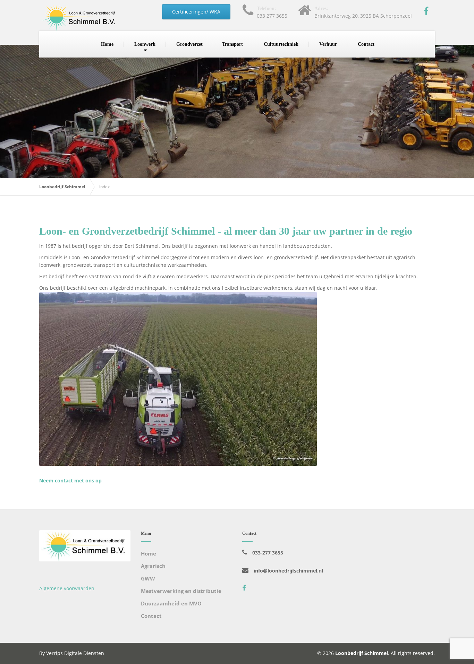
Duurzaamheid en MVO (171, 603)
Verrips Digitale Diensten (75, 653)
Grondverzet (189, 44)
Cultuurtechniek (281, 44)
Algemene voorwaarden (66, 588)
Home (107, 44)
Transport (232, 44)
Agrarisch (153, 565)
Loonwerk (144, 44)
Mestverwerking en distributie (181, 590)
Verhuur (328, 44)
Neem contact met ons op (70, 480)
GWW (148, 578)
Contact (366, 44)
